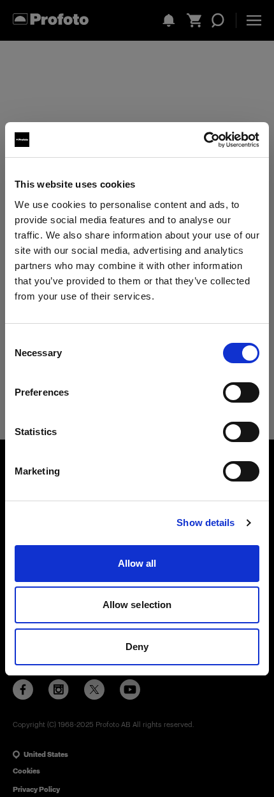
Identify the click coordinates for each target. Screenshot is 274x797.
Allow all (137, 563)
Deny (137, 646)
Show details (205, 522)
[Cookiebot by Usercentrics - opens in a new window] (203, 140)
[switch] (241, 392)
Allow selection (137, 604)
